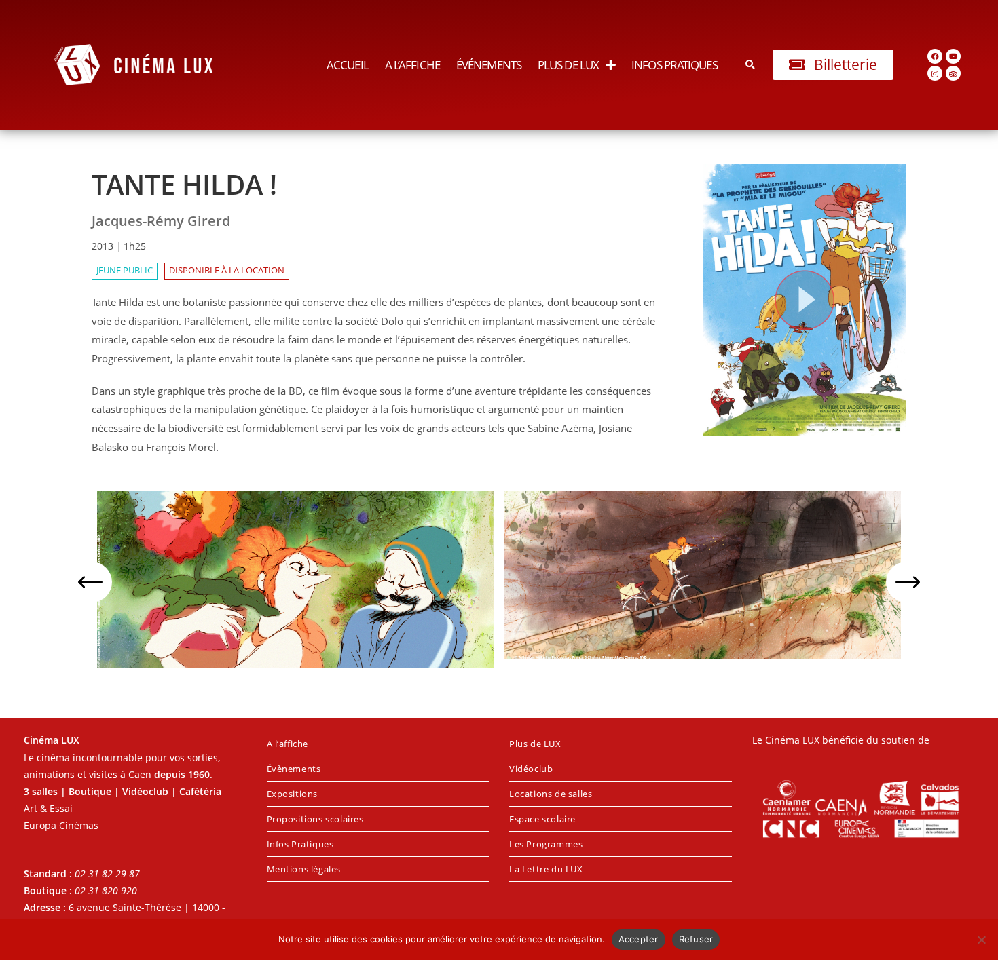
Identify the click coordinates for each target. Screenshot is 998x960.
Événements (488, 65)
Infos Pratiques (674, 65)
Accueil (348, 65)
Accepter (638, 939)
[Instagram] (934, 73)
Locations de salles (550, 794)
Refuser (696, 939)
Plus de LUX (568, 65)
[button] (750, 65)
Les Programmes (546, 844)
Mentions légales (304, 869)
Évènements (294, 769)
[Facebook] (934, 56)
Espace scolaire (542, 819)
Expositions (292, 794)
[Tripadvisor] (953, 73)
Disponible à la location (226, 270)
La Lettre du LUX (546, 869)
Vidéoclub (531, 769)
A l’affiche (412, 65)
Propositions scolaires (315, 819)
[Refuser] (981, 939)
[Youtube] (953, 56)
